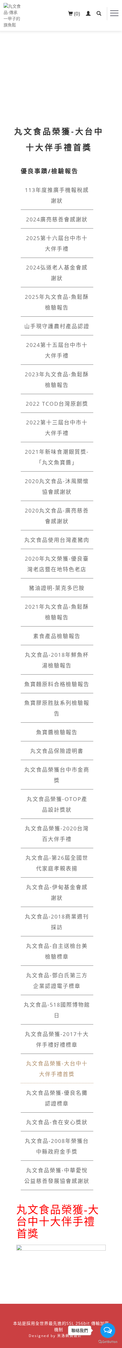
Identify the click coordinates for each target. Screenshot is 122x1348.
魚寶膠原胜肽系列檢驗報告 (56, 708)
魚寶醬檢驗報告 (57, 732)
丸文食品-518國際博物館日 (57, 1010)
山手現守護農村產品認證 (56, 326)
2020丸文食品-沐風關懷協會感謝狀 (57, 486)
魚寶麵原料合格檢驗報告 (56, 684)
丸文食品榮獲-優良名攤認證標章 (57, 1098)
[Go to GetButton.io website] (107, 1342)
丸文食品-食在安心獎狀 (57, 1122)
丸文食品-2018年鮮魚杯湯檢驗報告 (57, 660)
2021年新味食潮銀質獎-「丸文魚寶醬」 (57, 457)
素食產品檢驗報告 (57, 636)
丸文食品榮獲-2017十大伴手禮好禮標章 (57, 1039)
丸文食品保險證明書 (57, 750)
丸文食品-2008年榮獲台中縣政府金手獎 (57, 1146)
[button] (99, 13)
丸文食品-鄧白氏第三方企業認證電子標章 (57, 980)
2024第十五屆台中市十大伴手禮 (57, 350)
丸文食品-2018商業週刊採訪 (57, 922)
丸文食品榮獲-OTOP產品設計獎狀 (57, 804)
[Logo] (12, 15)
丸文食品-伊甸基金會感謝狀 (57, 892)
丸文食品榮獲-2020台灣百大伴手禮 (57, 834)
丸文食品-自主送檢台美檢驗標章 (57, 951)
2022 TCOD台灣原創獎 (57, 403)
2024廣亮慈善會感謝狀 (57, 219)
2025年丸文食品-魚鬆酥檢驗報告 (57, 302)
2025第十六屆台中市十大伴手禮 (57, 243)
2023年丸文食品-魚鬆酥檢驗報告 (57, 379)
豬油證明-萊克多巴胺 (57, 587)
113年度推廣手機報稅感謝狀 (57, 195)
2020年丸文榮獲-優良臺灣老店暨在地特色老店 (57, 564)
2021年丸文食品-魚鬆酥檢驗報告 (57, 612)
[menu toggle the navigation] (114, 13)
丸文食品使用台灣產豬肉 (56, 539)
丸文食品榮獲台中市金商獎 (56, 775)
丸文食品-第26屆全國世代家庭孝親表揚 (56, 863)
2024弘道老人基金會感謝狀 (57, 273)
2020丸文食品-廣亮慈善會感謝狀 (57, 516)
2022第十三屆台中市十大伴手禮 (57, 428)
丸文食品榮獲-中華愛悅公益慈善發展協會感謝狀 (56, 1175)
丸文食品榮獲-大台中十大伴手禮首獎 (57, 1069)
